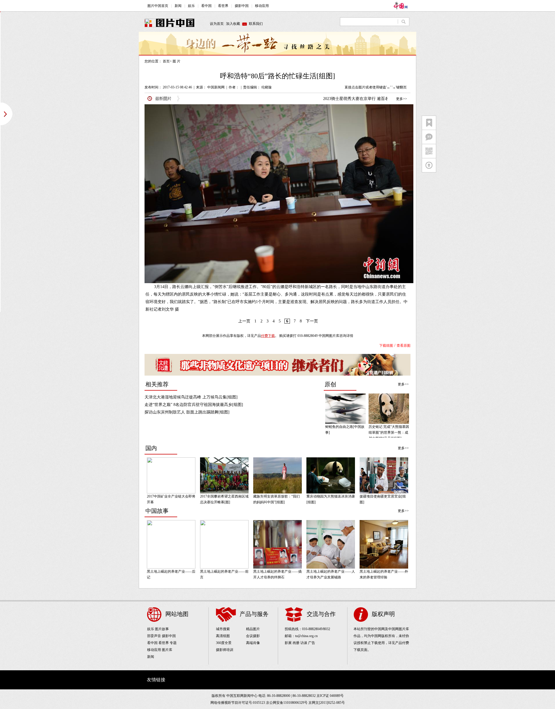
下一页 (312, 321)
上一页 (244, 321)
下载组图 (386, 346)
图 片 (176, 61)
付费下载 (268, 336)
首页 (166, 61)
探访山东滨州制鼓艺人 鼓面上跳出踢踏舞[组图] (187, 412)
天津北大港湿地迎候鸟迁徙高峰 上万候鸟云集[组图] (191, 397)
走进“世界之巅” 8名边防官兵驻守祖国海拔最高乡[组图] (194, 404)
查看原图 (403, 346)
